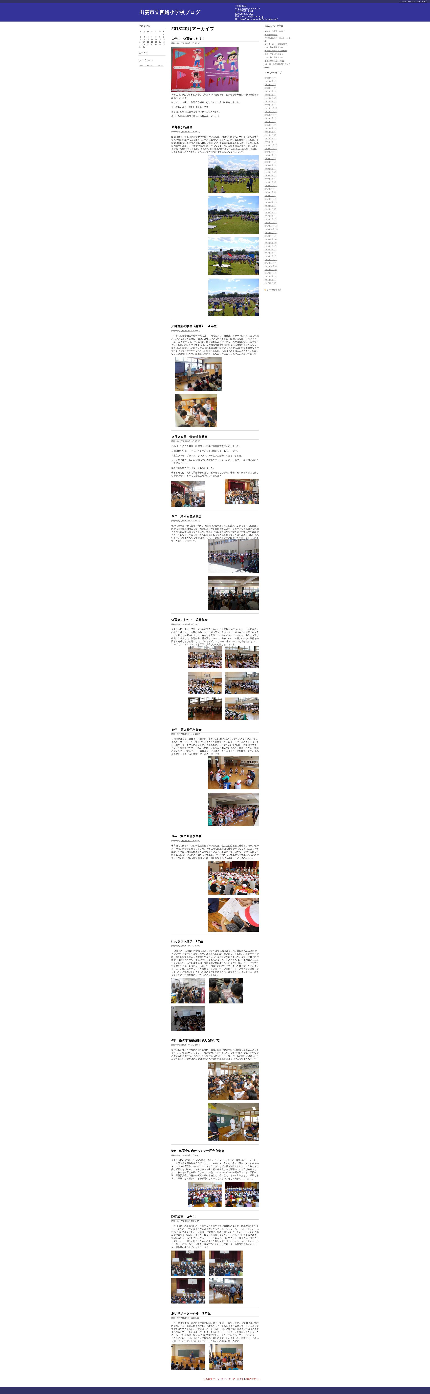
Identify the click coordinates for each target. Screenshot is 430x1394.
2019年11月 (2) (271, 186)
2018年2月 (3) (270, 253)
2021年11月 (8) (271, 112)
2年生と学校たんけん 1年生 (151, 65)
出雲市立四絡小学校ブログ (169, 12)
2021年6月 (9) (270, 128)
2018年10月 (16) (271, 229)
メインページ (224, 1379)
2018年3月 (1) (270, 249)
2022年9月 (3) (270, 78)
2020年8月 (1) (270, 159)
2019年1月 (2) (270, 219)
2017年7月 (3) (270, 276)
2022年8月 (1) (270, 81)
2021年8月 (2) (270, 122)
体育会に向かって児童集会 (189, 619)
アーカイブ (238, 1379)
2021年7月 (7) (270, 125)
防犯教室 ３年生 (183, 1216)
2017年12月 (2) (271, 260)
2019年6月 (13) (271, 202)
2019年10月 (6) (271, 189)
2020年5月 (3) (270, 169)
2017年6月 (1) (270, 280)
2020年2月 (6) (270, 179)
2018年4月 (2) (270, 246)
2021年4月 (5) (270, 135)
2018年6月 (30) (271, 239)
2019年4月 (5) (270, 209)
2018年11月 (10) (271, 226)
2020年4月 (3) (270, 172)
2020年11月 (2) (271, 149)
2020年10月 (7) (271, 152)
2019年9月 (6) (270, 192)
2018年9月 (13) (271, 233)
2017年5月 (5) (270, 283)
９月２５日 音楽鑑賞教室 (189, 436)
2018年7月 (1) (270, 236)
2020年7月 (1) (270, 162)
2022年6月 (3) (270, 88)
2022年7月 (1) (270, 85)
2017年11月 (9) (271, 263)
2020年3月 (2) (270, 175)
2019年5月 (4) (270, 206)
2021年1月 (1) (270, 142)
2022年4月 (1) (270, 95)
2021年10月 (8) (271, 115)
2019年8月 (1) (270, 196)
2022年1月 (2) (270, 105)
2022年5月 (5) (270, 91)
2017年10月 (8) (271, 266)
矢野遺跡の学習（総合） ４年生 (194, 326)
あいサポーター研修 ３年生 (191, 1313)
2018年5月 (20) (271, 243)
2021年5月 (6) (270, 132)
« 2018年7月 (210, 1379)
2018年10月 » (252, 1379)
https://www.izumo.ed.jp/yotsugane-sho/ (258, 19)
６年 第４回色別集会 (186, 516)
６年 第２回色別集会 (186, 836)
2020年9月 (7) (270, 155)
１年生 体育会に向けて (188, 38)
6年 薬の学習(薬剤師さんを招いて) (195, 1040)
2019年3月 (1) (270, 212)
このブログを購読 (274, 290)
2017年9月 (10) (271, 270)
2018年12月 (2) (271, 223)
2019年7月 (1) (270, 199)
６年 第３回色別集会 (186, 729)
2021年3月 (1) (270, 138)
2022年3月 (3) (270, 98)
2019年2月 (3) (270, 216)
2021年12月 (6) (271, 108)
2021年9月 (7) (270, 118)
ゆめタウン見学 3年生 (187, 941)
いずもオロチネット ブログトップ (413, 1)
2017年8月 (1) (270, 273)
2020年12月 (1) (271, 145)
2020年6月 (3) (270, 165)
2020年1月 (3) (270, 182)
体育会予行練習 (181, 127)
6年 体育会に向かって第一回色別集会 (197, 1150)
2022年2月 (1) (270, 101)
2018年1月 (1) (270, 256)
